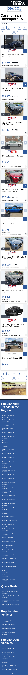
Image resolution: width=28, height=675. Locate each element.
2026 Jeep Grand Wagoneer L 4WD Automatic (13, 123)
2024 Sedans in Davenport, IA (8, 580)
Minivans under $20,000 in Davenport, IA (11, 601)
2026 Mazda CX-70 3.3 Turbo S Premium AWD (14, 258)
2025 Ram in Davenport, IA (8, 479)
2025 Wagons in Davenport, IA (8, 504)
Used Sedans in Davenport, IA (8, 657)
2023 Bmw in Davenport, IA (8, 563)
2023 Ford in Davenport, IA (8, 458)
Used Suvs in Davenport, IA (8, 649)
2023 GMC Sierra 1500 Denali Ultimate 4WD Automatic (13, 325)
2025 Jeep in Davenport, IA (8, 445)
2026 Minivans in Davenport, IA (9, 487)
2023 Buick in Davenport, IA (8, 550)
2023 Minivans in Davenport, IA (9, 559)
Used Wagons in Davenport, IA (8, 661)
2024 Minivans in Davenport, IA (9, 533)
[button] (2, 142)
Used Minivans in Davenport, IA (9, 666)
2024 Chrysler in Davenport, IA (8, 542)
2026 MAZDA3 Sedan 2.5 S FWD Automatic (12, 89)
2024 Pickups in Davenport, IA (8, 462)
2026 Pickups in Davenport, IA (8, 420)
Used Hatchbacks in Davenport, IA (9, 670)
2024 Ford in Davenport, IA (8, 466)
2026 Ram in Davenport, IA (8, 433)
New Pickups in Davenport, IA (8, 625)
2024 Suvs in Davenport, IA (8, 475)
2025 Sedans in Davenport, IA (8, 575)
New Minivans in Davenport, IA (8, 633)
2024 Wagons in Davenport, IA (8, 512)
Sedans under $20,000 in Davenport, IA (10, 596)
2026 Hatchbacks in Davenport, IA (9, 521)
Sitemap (14, 673)
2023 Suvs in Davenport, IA (8, 454)
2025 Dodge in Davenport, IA (8, 546)
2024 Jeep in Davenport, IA (8, 517)
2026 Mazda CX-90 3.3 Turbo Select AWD (13, 55)
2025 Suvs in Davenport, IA (8, 437)
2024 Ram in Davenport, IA (8, 538)
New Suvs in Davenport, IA (8, 620)
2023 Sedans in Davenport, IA (8, 529)
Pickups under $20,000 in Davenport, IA (10, 605)
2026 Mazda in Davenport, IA (8, 424)
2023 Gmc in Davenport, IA (8, 525)
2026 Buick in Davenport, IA (8, 450)
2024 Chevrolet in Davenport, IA (9, 567)
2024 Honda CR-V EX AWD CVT (12, 291)
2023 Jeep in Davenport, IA (8, 508)
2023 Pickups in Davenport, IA (8, 500)
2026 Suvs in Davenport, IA (8, 416)
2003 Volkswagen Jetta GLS (12, 156)
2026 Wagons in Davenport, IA (8, 471)
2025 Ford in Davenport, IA (8, 492)
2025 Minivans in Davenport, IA (9, 571)
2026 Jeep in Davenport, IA (8, 429)
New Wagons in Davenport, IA (8, 629)
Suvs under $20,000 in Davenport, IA (10, 592)
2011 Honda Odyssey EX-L (12, 358)
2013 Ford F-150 (8, 223)
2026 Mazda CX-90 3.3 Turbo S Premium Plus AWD (14, 190)
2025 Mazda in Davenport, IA (8, 554)
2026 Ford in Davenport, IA (8, 441)
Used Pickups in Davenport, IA (8, 653)
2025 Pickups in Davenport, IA (8, 496)
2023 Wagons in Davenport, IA (8, 483)
